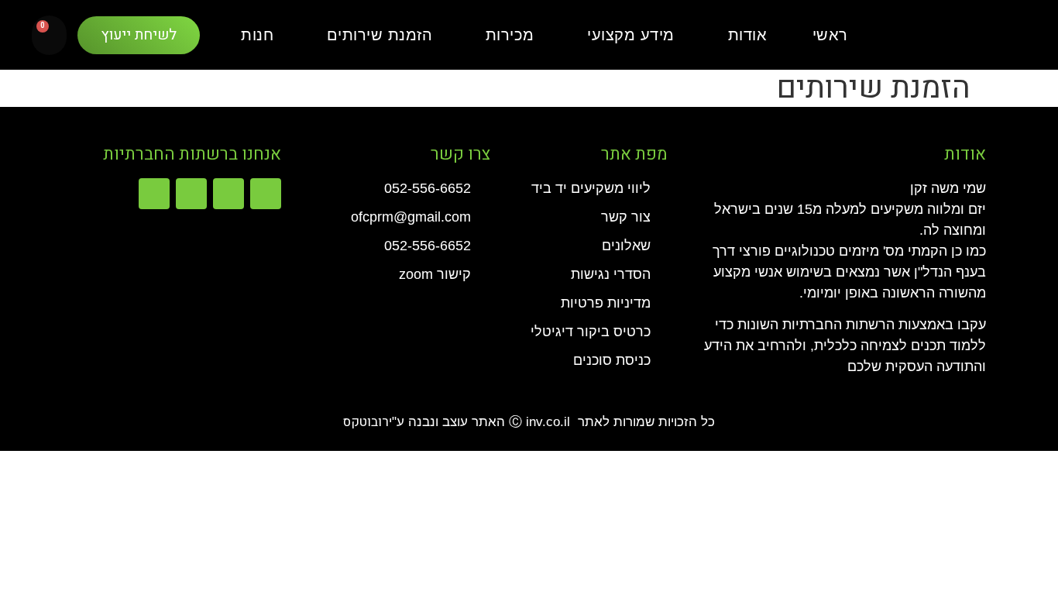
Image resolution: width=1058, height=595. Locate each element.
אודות (748, 34)
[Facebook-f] (265, 193)
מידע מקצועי (631, 34)
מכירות (510, 34)
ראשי (830, 34)
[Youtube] (154, 193)
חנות (257, 34)
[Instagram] (228, 193)
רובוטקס (366, 422)
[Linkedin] (191, 193)
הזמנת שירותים (380, 34)
